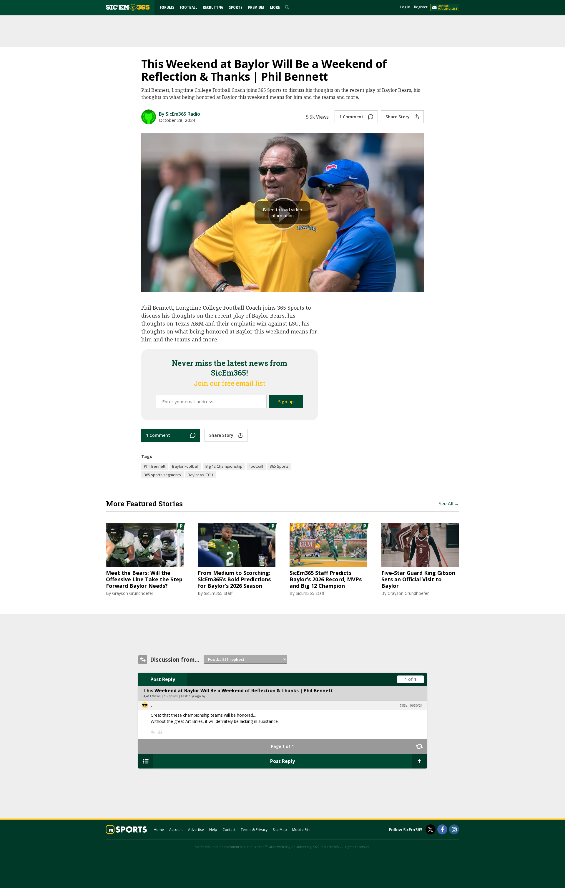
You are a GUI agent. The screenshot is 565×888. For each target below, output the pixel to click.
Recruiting (213, 7)
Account (176, 829)
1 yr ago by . (198, 696)
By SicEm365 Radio (179, 114)
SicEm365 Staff (218, 593)
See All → (449, 503)
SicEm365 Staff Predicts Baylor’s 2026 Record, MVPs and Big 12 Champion (326, 579)
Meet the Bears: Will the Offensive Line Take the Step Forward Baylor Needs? (144, 579)
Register (421, 6)
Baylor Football (185, 466)
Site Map (280, 829)
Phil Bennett (154, 466)
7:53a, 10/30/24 (411, 705)
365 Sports (279, 466)
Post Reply (162, 679)
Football (188, 7)
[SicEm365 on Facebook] (442, 829)
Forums (167, 7)
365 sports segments (162, 474)
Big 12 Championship (223, 466)
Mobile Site (301, 829)
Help (213, 829)
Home (159, 829)
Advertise (196, 829)
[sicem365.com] (127, 7)
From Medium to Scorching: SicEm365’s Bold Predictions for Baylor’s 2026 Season (234, 579)
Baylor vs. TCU (200, 474)
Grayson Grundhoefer (132, 593)
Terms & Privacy (254, 829)
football (256, 466)
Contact (228, 829)
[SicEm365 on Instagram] (454, 829)
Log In (405, 6)
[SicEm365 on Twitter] (431, 829)
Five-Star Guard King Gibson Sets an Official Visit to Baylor (418, 579)
